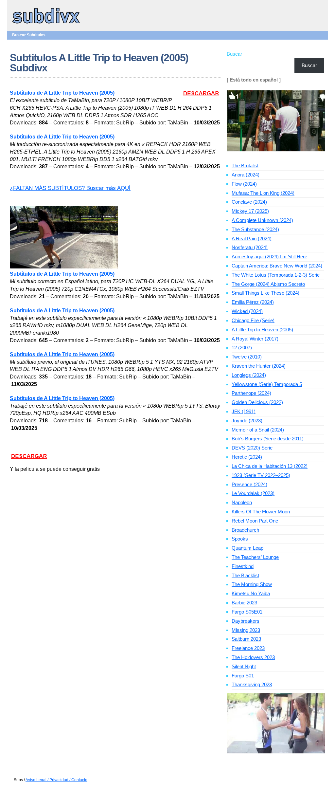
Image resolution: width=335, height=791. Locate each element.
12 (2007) (242, 347)
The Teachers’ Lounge (255, 557)
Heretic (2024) (247, 457)
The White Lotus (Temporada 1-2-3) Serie (276, 275)
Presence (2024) (249, 484)
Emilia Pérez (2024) (253, 302)
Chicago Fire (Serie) (253, 320)
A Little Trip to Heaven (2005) (262, 329)
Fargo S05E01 (247, 612)
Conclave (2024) (249, 202)
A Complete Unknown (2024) (262, 220)
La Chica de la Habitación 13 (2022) (270, 466)
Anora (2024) (245, 174)
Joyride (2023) (247, 420)
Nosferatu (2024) (250, 247)
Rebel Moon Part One (255, 521)
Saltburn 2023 (246, 639)
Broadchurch (245, 530)
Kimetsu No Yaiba (251, 593)
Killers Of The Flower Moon (261, 511)
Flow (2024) (244, 184)
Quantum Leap (247, 548)
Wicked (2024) (247, 311)
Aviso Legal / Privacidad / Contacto (56, 780)
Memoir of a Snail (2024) (258, 429)
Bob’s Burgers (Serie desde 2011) (268, 438)
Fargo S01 (243, 675)
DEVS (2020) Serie (252, 448)
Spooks (240, 539)
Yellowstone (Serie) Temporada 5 (267, 384)
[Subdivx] (46, 24)
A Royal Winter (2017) (255, 338)
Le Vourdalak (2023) (253, 493)
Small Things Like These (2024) (265, 293)
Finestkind (243, 566)
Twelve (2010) (247, 356)
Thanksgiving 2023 (252, 684)
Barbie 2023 (244, 602)
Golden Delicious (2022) (257, 402)
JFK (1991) (244, 411)
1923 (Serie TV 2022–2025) (261, 475)
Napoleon (242, 502)
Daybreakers (245, 621)
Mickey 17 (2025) (250, 211)
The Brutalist (245, 165)
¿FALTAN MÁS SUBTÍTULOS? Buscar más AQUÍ (70, 188)
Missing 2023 (246, 630)
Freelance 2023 (248, 648)
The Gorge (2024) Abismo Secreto (268, 284)
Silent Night (244, 666)
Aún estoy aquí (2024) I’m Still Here (269, 256)
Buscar (234, 54)
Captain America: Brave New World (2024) (277, 265)
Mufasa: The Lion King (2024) (263, 193)
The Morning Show (252, 584)
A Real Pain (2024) (252, 238)
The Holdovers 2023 (253, 657)
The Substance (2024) (255, 229)
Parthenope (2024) (251, 393)
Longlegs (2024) (249, 375)
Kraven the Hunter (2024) (259, 366)
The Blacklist (245, 575)
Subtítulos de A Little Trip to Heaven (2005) (62, 93)
